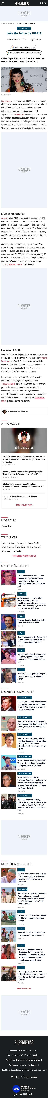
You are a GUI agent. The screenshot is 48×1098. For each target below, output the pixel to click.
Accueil (3, 23)
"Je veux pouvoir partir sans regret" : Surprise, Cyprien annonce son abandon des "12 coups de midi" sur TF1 (31, 658)
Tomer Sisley (20, 547)
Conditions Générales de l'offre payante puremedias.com (24, 1070)
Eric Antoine (6, 551)
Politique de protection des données (23, 1065)
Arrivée (4, 218)
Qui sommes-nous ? (15, 1055)
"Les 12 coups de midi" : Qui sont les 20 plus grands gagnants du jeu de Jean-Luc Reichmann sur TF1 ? (31, 640)
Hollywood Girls (8, 384)
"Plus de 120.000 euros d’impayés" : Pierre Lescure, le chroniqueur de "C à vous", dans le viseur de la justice (32, 724)
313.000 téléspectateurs (11, 264)
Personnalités (6, 526)
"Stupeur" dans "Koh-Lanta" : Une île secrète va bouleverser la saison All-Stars (31, 918)
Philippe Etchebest (8, 543)
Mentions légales (32, 1055)
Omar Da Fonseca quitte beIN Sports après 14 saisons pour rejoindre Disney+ (31, 676)
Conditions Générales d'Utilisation (23, 1050)
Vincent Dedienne (8, 547)
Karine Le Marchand (33, 547)
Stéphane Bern (17, 551)
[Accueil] (22, 3)
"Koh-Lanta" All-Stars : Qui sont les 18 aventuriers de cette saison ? (31, 933)
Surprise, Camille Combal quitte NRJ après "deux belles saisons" (31, 621)
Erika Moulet (19, 114)
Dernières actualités (13, 23)
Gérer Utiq (15, 1077)
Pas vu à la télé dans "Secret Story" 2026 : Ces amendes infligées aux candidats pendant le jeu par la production (31, 878)
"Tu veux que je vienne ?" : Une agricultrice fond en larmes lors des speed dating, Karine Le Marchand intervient (31, 976)
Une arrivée (6, 101)
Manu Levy (20, 543)
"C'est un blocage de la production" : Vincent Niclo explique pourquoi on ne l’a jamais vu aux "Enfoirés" (32, 763)
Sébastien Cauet (32, 543)
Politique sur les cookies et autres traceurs (23, 1060)
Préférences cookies (29, 1077)
